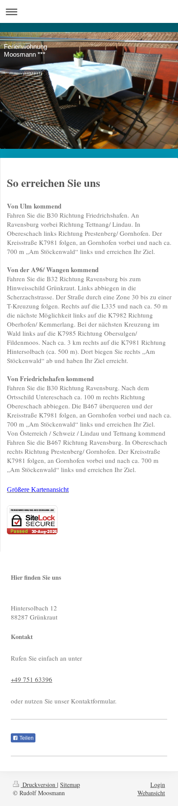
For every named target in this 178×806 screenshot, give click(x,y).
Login (157, 784)
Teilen (26, 738)
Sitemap (70, 784)
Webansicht (151, 793)
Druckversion (39, 784)
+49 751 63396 (31, 679)
